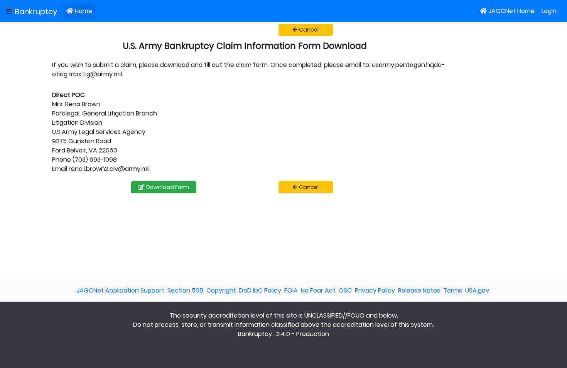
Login (549, 11)
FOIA (291, 290)
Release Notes (419, 290)
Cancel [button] (309, 29)
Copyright (221, 290)
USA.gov (477, 290)
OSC (345, 290)
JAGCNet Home (511, 11)
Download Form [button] (167, 187)
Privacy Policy (375, 290)
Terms (452, 290)
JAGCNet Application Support (120, 290)
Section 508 (185, 290)
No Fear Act (318, 290)
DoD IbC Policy (260, 290)
